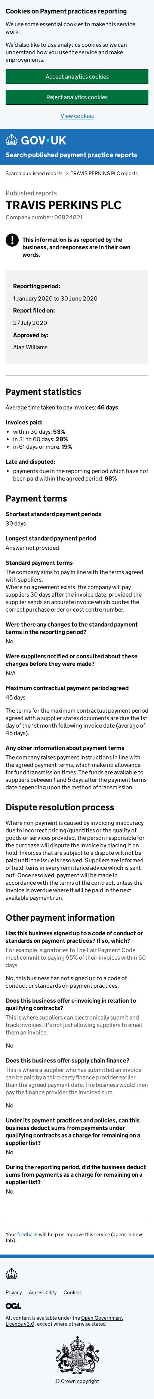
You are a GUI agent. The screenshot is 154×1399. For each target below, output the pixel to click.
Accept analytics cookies (77, 76)
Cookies (72, 1292)
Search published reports (34, 173)
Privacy (14, 1292)
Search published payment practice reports (71, 155)
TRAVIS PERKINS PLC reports (104, 173)
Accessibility (43, 1292)
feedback (27, 1234)
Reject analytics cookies (77, 97)
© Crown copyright (77, 1381)
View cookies (77, 115)
